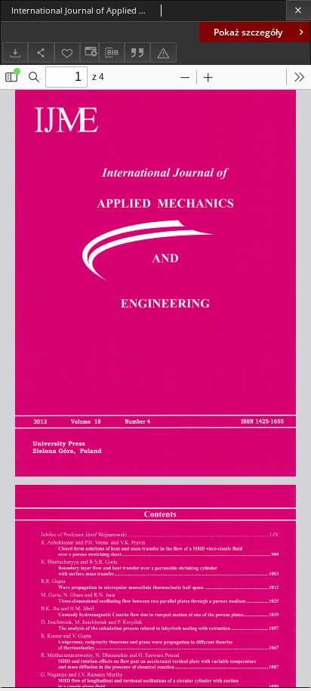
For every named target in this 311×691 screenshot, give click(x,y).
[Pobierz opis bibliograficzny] (112, 52)
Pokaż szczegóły (248, 32)
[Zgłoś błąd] (163, 52)
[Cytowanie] (137, 52)
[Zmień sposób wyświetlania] (89, 52)
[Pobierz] (15, 52)
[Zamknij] (298, 10)
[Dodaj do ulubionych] (67, 52)
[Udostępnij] (41, 52)
